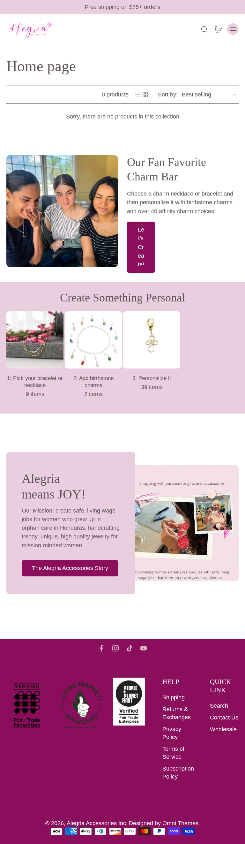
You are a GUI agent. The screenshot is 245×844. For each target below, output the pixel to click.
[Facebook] (101, 648)
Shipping (173, 697)
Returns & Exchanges (176, 713)
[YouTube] (144, 648)
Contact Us (224, 717)
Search (219, 706)
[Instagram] (115, 648)
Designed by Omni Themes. (164, 823)
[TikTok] (129, 648)
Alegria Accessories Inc (96, 823)
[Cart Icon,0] (218, 29)
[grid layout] (145, 94)
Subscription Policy (176, 772)
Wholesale (223, 729)
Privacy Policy (171, 733)
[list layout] (137, 94)
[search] (204, 29)
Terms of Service (173, 753)
